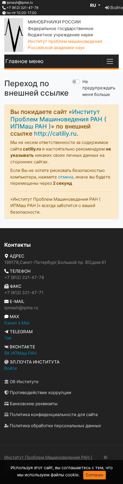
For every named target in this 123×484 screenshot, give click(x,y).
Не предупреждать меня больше (98, 88)
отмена (65, 177)
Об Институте (24, 381)
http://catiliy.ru (55, 133)
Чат (8, 338)
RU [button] (93, 5)
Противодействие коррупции (40, 392)
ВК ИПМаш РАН (20, 353)
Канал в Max (17, 323)
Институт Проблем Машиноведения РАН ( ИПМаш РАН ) (58, 119)
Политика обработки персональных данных (55, 425)
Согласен (94, 475)
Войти (116, 7)
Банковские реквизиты (33, 403)
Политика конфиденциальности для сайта (53, 414)
